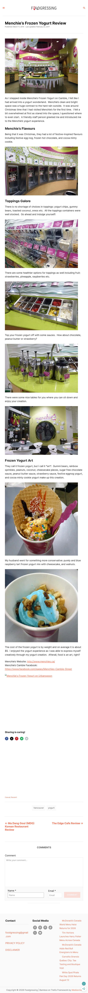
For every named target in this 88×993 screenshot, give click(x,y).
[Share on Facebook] (6, 738)
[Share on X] (11, 738)
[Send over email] (21, 738)
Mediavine (77, 990)
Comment (10, 855)
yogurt (51, 808)
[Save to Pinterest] (16, 738)
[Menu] (3, 8)
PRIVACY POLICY (15, 943)
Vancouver (38, 808)
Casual (7, 797)
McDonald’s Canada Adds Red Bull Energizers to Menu (70, 948)
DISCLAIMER (12, 949)
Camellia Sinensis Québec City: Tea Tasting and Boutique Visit (69, 962)
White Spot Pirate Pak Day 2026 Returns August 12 (70, 976)
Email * (52, 890)
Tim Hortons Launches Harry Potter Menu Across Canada (70, 936)
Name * (12, 890)
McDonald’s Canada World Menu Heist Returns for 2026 (70, 924)
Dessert (14, 797)
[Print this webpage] (26, 738)
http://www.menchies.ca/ (41, 661)
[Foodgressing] (43, 8)
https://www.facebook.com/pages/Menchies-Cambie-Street (38, 669)
